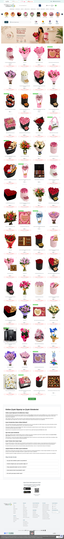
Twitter (55, 506)
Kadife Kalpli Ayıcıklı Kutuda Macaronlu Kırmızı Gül (54, 274)
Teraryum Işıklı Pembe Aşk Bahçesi (39, 343)
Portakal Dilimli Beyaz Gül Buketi (54, 320)
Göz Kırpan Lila (25, 273)
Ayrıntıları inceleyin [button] (39, 537)
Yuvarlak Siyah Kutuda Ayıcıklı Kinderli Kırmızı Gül (39, 391)
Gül (13, 504)
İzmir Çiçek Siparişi (35, 507)
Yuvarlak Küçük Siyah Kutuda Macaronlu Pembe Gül (10, 297)
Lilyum (14, 507)
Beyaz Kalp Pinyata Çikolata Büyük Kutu (39, 320)
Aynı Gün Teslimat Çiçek (26, 517)
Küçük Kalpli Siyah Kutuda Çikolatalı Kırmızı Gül (10, 179)
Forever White (39, 156)
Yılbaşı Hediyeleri (44, 511)
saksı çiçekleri (16, 418)
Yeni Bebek (51, 17)
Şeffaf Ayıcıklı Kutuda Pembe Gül (10, 132)
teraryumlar (21, 418)
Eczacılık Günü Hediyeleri (45, 517)
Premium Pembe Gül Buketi (39, 62)
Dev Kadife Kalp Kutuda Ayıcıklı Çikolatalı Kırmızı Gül (10, 320)
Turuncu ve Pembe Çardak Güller (25, 156)
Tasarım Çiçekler (19, 17)
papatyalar (9, 418)
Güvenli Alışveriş (25, 521)
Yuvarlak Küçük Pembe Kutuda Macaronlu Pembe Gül (10, 63)
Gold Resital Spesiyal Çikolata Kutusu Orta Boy (54, 390)
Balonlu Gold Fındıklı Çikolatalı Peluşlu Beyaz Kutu (39, 227)
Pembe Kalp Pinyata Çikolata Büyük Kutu (54, 62)
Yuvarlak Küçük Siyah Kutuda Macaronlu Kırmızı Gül (54, 109)
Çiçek (23, 504)
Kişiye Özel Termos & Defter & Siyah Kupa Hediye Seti (10, 344)
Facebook (55, 504)
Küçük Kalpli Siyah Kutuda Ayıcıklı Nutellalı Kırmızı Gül (10, 156)
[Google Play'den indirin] (27, 492)
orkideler (12, 418)
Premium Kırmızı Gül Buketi (39, 132)
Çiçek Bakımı (34, 511)
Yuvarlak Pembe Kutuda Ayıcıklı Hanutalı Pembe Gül (54, 250)
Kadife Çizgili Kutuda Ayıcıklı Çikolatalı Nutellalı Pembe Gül (25, 391)
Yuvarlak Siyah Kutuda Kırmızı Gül (39, 273)
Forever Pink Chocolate (10, 273)
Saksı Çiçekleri (25, 511)
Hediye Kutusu (25, 507)
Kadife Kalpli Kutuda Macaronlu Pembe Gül (24, 132)
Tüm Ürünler (32, 398)
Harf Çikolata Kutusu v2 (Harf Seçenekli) (10, 109)
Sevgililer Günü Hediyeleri (45, 504)
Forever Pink (24, 62)
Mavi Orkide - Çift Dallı (54, 343)
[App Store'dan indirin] (27, 489)
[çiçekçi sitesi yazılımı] (56, 533)
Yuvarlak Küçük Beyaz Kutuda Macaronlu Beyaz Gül (24, 86)
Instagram (55, 508)
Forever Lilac (24, 320)
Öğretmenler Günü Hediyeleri (46, 510)
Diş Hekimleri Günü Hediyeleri (46, 518)
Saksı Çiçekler (45, 17)
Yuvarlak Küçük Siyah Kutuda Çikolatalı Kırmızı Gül (39, 250)
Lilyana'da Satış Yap (57, 1)
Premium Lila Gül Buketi (10, 367)
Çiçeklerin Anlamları (35, 514)
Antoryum (14, 511)
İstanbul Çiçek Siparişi (35, 504)
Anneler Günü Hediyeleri (45, 507)
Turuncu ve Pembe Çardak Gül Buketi (10, 226)
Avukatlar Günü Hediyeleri (45, 514)
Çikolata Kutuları (25, 514)
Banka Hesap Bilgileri (16, 518)
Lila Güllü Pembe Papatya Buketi (54, 226)
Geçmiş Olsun (58, 17)
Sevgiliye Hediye (25, 510)
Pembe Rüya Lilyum (24, 343)
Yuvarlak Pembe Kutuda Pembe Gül (53, 156)
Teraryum (14, 510)
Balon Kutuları (38, 17)
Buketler (6, 17)
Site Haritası (14, 520)
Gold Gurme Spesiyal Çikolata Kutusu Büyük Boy (24, 250)
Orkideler (32, 17)
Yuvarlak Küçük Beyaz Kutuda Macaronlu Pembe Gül (53, 180)
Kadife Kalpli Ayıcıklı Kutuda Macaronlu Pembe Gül (39, 86)
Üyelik (53, 5)
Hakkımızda (14, 517)
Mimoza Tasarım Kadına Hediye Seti (10, 390)
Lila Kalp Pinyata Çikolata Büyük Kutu (39, 367)
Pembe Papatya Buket (25, 367)
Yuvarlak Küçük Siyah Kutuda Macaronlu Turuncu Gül (25, 109)
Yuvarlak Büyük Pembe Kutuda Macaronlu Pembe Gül (24, 203)
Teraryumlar (25, 17)
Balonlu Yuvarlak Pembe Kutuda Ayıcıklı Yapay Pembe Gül (39, 109)
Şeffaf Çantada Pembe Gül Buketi (54, 132)
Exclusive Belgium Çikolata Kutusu (39, 179)
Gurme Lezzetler (13, 17)
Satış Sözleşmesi (25, 524)
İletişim (14, 521)
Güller (6, 418)
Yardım (51, 1)
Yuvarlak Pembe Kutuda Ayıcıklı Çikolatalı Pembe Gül (53, 297)
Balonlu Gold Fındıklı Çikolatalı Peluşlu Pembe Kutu (25, 180)
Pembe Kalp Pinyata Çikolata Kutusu (24, 226)
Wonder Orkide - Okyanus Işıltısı (54, 367)
